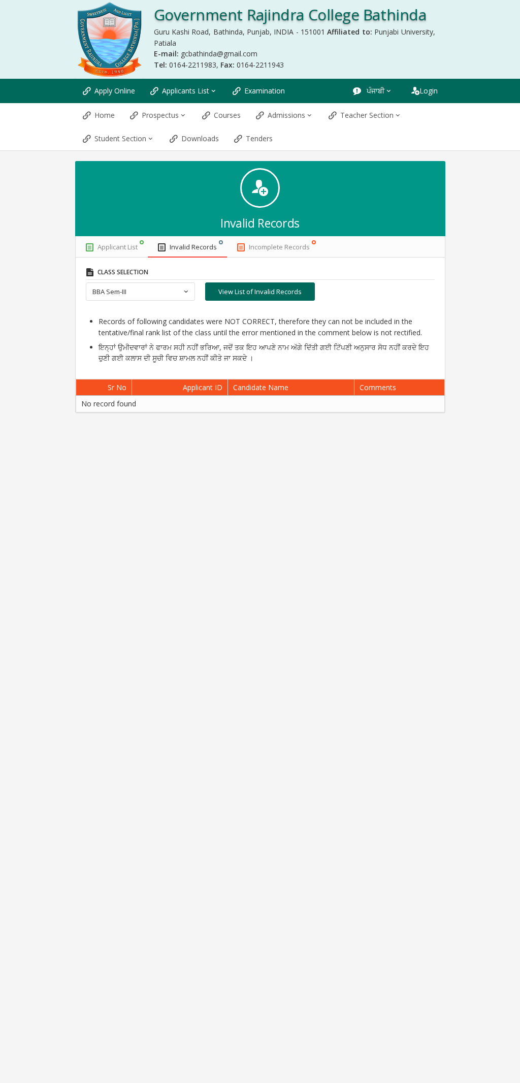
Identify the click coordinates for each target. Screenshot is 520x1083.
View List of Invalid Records (260, 291)
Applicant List (118, 246)
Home (104, 115)
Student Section (120, 138)
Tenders (259, 138)
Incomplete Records (279, 246)
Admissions (286, 115)
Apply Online (114, 90)
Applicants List (185, 90)
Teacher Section (367, 115)
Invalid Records (193, 246)
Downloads (200, 138)
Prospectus (160, 115)
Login (428, 90)
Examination (264, 90)
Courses (227, 115)
